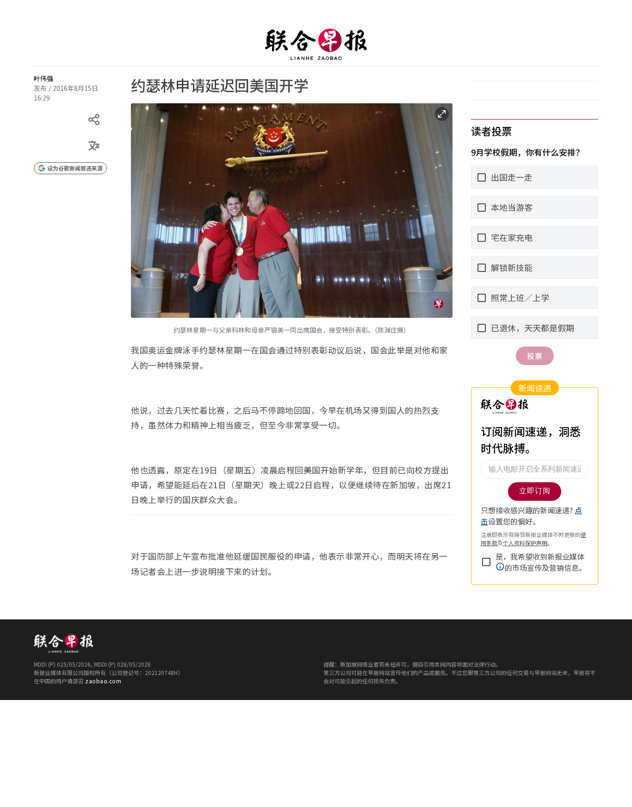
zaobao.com (103, 681)
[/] (316, 44)
